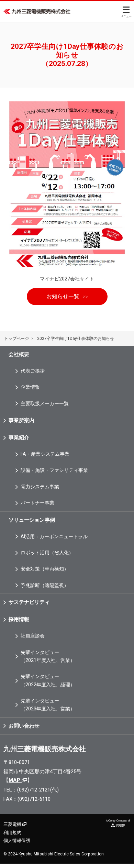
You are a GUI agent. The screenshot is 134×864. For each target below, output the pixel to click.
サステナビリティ (29, 602)
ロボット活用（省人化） (47, 552)
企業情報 (30, 387)
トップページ (16, 338)
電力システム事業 (40, 486)
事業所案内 (21, 420)
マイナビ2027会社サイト (67, 278)
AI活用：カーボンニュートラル (54, 536)
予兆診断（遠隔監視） (45, 585)
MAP (15, 780)
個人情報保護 (16, 840)
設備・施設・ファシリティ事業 (54, 470)
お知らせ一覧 (62, 296)
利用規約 (12, 832)
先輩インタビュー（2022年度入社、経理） (48, 680)
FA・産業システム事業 (45, 454)
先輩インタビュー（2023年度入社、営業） (48, 704)
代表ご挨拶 (33, 371)
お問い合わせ (24, 726)
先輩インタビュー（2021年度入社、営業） (48, 656)
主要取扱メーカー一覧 (45, 403)
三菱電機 (12, 824)
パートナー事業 (37, 503)
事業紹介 (19, 437)
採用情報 (19, 619)
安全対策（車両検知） (45, 569)
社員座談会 (33, 636)
